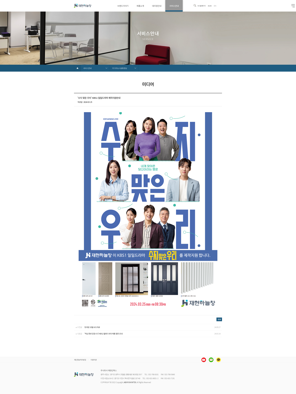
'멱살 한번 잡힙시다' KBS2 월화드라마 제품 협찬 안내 (103, 333)
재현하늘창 (82, 6)
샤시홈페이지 (201, 6)
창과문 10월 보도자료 (92, 327)
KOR (209, 6)
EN (215, 6)
